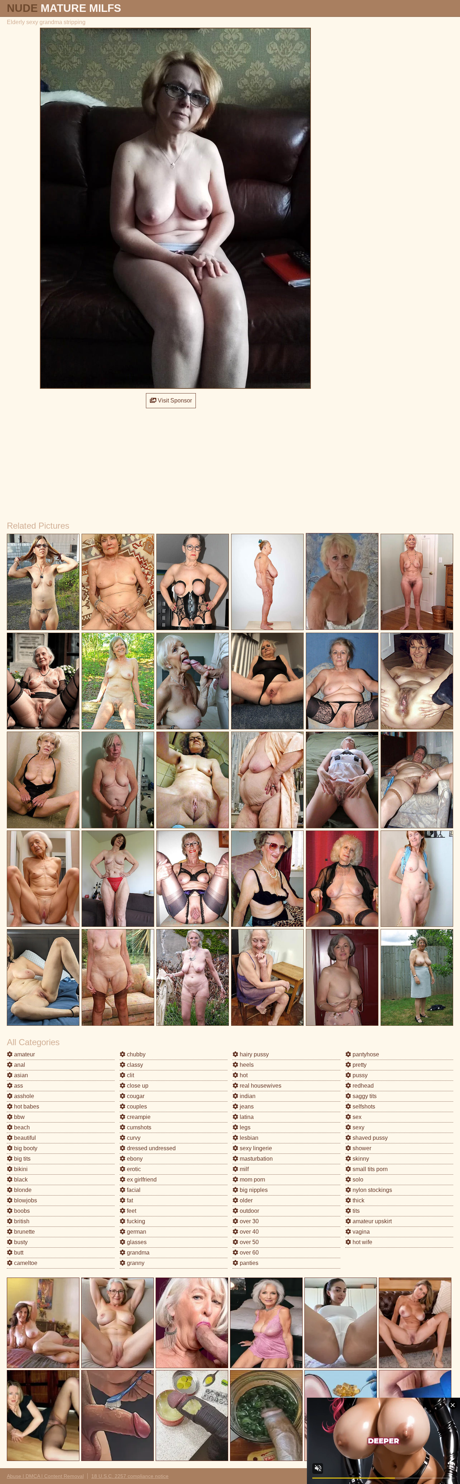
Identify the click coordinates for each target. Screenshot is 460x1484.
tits (355, 1211)
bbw (19, 1117)
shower (361, 1148)
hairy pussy (253, 1054)
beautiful (24, 1138)
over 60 (248, 1252)
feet (130, 1211)
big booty (25, 1148)
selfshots (363, 1106)
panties (248, 1263)
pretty (359, 1065)
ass (18, 1086)
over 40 (248, 1232)
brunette (24, 1232)
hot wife (361, 1242)
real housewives (259, 1086)
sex (356, 1117)
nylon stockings (371, 1190)
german (135, 1232)
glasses (136, 1242)
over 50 (248, 1242)
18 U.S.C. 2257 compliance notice (130, 1476)
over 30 (248, 1221)
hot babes (26, 1106)
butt (18, 1252)
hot (243, 1075)
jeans (246, 1106)
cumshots (138, 1127)
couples (136, 1106)
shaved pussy (369, 1138)
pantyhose (365, 1054)
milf (243, 1169)
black (20, 1179)
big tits (22, 1159)
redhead (362, 1086)
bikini (20, 1169)
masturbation (255, 1159)
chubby (135, 1054)
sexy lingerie (255, 1148)
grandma (137, 1252)
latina (246, 1117)
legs (244, 1127)
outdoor (248, 1211)
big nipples (253, 1190)
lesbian (248, 1138)
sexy (357, 1127)
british (21, 1221)
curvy (133, 1138)
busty (20, 1242)
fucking (135, 1221)
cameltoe (25, 1263)
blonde (22, 1190)
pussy (359, 1075)
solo (357, 1179)
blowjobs (25, 1200)
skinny (360, 1159)
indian (247, 1096)
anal (19, 1065)
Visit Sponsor (174, 400)
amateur (24, 1054)
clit (129, 1075)
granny (134, 1263)
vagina (360, 1232)
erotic (133, 1169)
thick (357, 1200)
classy (134, 1065)
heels (246, 1065)
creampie (138, 1117)
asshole (23, 1096)
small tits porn (369, 1169)
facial (133, 1190)
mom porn (251, 1179)
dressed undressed (150, 1148)
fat (129, 1200)
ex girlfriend (141, 1179)
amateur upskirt (371, 1221)
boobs (21, 1211)
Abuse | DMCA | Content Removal (45, 1476)
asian (20, 1075)
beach (21, 1127)
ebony (134, 1159)
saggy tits (364, 1096)
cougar (134, 1096)
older (245, 1200)
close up (136, 1086)
